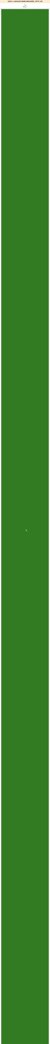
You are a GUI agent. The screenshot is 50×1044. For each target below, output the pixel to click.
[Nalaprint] (25, 6)
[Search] (43, 5)
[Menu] (3, 6)
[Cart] (47, 6)
